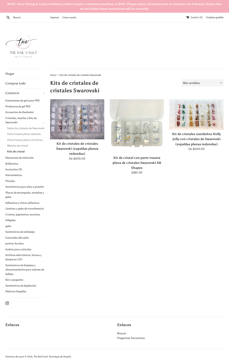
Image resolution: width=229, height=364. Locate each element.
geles (8, 226)
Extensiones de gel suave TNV (22, 100)
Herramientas (13, 175)
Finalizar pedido (215, 17)
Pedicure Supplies (15, 291)
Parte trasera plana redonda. (24, 134)
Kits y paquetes (14, 279)
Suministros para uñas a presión (24, 186)
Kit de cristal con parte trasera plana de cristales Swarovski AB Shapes (137, 163)
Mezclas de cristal (17, 145)
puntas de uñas (14, 243)
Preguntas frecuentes (131, 338)
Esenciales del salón (17, 237)
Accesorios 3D (13, 169)
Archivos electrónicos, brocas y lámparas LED (23, 257)
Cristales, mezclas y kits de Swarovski (24, 120)
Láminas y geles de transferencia (24, 208)
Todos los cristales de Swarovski (25, 128)
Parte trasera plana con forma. (25, 139)
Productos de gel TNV (17, 106)
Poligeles (10, 220)
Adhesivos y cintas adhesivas (22, 202)
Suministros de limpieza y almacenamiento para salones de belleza (24, 269)
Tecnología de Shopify (60, 356)
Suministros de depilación (20, 285)
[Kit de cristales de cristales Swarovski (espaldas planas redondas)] (77, 119)
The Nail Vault (41, 356)
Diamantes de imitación (19, 157)
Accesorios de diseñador (19, 112)
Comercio (24, 93)
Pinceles (10, 181)
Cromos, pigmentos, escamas (22, 214)
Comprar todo (15, 83)
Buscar (121, 333)
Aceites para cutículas (18, 249)
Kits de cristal (16, 151)
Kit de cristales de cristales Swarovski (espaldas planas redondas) (77, 149)
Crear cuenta (69, 17)
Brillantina (11, 163)
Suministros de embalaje (20, 231)
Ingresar (54, 17)
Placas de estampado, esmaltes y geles (24, 195)
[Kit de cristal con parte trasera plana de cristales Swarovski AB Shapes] (137, 126)
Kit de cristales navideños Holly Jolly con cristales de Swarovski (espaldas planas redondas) (196, 139)
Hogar (9, 74)
